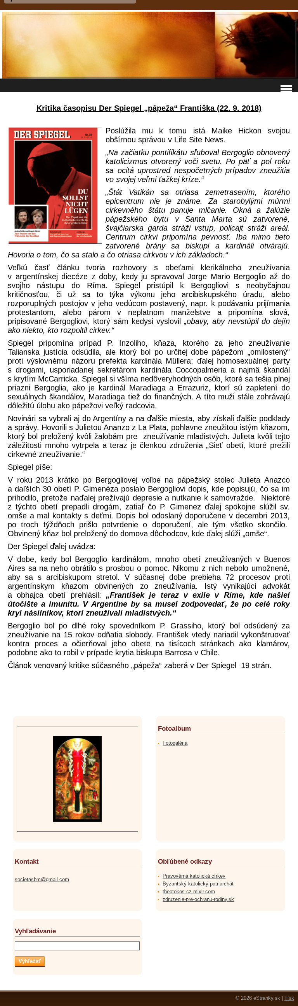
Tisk (289, 998)
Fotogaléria (175, 743)
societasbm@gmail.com (42, 879)
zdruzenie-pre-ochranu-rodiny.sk (198, 899)
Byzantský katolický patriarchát (198, 884)
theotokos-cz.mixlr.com (189, 891)
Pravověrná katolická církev (194, 876)
